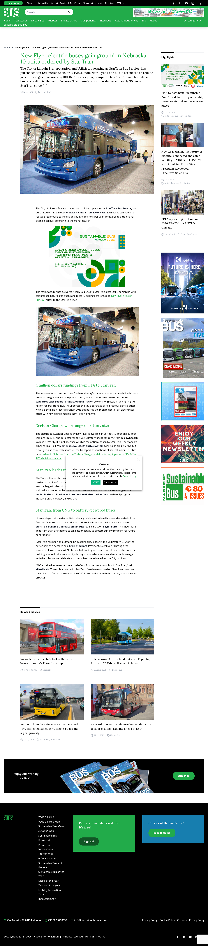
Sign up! (89, 841)
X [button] (138, 459)
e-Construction (47, 858)
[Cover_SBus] (184, 348)
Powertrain (44, 840)
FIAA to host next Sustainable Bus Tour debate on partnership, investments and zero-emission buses (182, 99)
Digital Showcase (171, 183)
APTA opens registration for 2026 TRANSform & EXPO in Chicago (179, 223)
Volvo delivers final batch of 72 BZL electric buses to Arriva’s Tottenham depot (48, 661)
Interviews (105, 20)
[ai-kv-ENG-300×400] (184, 283)
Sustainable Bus (47, 835)
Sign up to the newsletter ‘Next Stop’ (98, 3)
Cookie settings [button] (110, 482)
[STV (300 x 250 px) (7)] (184, 401)
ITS (144, 20)
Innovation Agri (47, 898)
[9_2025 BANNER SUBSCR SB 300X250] (184, 486)
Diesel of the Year (48, 880)
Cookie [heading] (104, 464)
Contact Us (43, 3)
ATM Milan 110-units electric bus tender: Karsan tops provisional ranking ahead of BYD (122, 726)
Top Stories (21, 20)
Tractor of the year (49, 885)
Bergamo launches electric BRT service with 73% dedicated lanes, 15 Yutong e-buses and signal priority (49, 729)
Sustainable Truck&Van (51, 826)
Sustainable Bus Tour (16, 24)
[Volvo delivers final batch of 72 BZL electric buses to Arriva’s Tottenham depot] (52, 636)
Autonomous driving (126, 20)
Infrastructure (69, 20)
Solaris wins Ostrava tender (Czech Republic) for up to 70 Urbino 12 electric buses (120, 661)
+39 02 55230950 (57, 920)
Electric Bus (37, 20)
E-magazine (13, 3)
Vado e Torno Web (49, 821)
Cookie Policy (167, 920)
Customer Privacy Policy (190, 920)
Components (88, 20)
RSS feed (120, 3)
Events (183, 234)
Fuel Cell (52, 20)
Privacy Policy (149, 920)
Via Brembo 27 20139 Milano (23, 920)
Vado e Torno (46, 817)
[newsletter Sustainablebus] (184, 444)
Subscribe (184, 775)
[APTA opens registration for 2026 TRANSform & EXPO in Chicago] (182, 202)
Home (7, 20)
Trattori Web (45, 853)
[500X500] (87, 262)
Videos (153, 20)
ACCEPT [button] (96, 482)
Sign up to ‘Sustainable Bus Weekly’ (65, 3)
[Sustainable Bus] (11, 12)
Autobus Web (46, 831)
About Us (31, 3)
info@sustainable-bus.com (90, 920)
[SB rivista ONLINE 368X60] (168, 12)
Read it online (161, 833)
